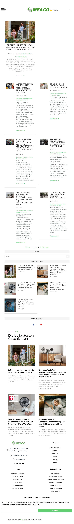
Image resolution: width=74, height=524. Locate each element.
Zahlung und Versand (18, 476)
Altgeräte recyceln (18, 485)
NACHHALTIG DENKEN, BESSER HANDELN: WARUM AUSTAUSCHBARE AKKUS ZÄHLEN (58, 143)
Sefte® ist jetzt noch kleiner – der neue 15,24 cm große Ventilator (20, 47)
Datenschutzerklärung (55, 476)
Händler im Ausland (55, 485)
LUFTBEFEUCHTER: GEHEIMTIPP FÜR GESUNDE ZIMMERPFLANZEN (58, 195)
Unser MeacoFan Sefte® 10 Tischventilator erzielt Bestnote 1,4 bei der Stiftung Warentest (26, 285)
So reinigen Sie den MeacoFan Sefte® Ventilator (58, 85)
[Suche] (67, 256)
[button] (60, 10)
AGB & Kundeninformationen (55, 479)
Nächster (45, 247)
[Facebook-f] (33, 324)
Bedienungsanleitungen (17, 473)
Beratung (54, 459)
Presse (55, 456)
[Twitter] (17, 464)
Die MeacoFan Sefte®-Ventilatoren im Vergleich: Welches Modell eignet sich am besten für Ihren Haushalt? (58, 270)
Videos (55, 462)
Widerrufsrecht (55, 491)
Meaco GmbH (24, 519)
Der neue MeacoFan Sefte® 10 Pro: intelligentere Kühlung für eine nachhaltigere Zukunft (26, 303)
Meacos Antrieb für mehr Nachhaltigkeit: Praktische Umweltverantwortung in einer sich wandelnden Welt (25, 145)
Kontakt (55, 450)
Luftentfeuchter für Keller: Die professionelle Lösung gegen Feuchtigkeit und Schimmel (24, 88)
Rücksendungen (17, 479)
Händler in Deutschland (55, 488)
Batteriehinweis (55, 473)
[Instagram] (37, 324)
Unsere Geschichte (55, 447)
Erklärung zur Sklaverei (55, 482)
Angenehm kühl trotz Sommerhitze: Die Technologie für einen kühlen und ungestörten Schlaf (58, 286)
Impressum (55, 453)
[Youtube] (41, 324)
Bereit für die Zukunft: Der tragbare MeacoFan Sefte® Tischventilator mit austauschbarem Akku (24, 198)
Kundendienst (18, 482)
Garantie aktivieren (17, 488)
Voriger (28, 247)
